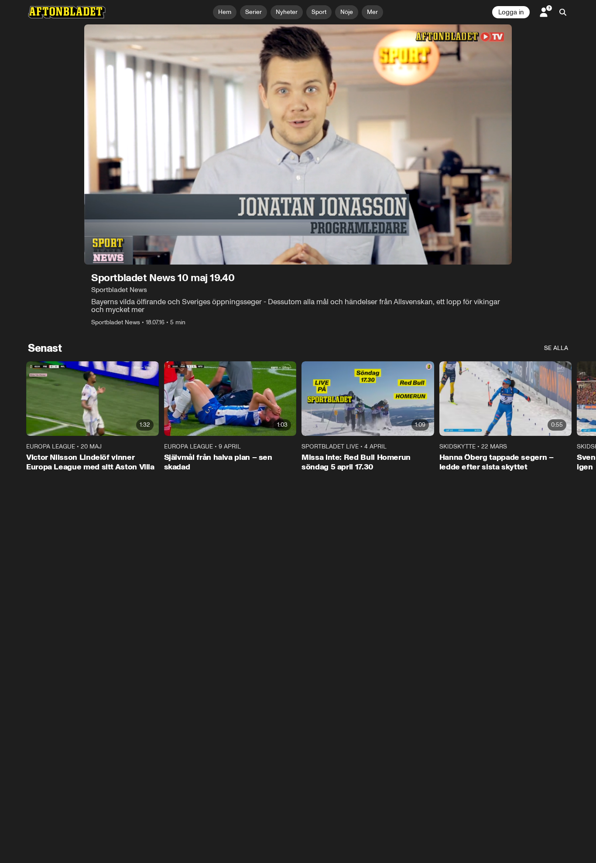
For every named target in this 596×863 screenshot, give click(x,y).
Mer (372, 12)
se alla (556, 348)
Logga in (511, 12)
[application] (298, 144)
